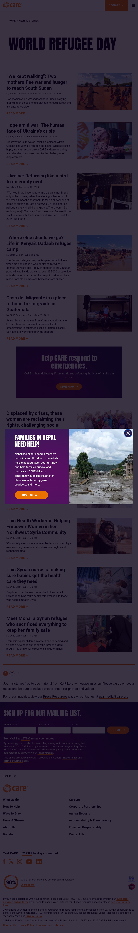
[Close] (128, 433)
